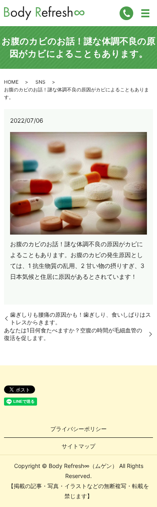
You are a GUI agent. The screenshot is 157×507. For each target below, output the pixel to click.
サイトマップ (78, 446)
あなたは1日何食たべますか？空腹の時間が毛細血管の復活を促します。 (73, 334)
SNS (40, 82)
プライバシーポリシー (78, 428)
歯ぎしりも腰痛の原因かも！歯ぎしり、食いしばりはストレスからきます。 (80, 318)
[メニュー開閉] (145, 13)
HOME (11, 82)
